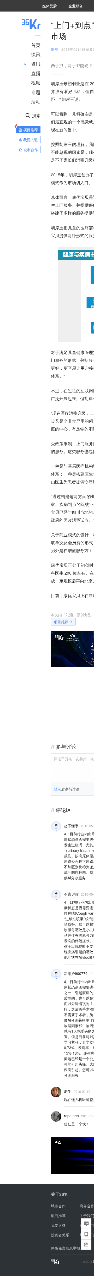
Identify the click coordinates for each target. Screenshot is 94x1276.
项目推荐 (61, 621)
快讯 (35, 54)
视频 (35, 82)
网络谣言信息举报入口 (69, 1248)
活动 (35, 101)
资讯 (35, 63)
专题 (35, 92)
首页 (35, 44)
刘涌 (54, 49)
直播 (35, 73)
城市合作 (58, 1205)
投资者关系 (60, 1234)
